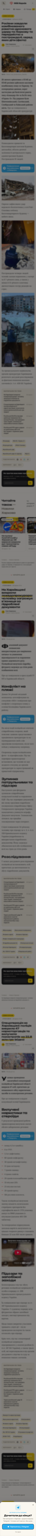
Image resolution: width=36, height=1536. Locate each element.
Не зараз (18, 1532)
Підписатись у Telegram (19, 1527)
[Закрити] (33, 1504)
